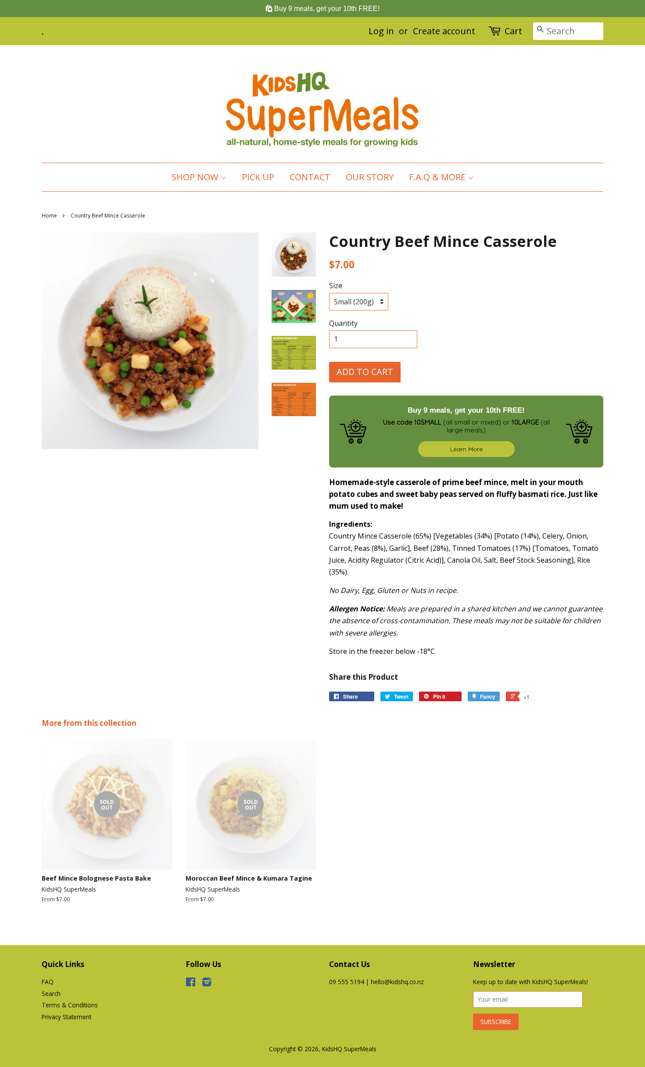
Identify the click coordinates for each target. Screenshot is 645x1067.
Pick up (258, 177)
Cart (513, 31)
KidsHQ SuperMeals (349, 1049)
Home (49, 215)
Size (335, 285)
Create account (444, 31)
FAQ (48, 982)
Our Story (370, 177)
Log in (381, 31)
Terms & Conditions (70, 1005)
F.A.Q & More (438, 177)
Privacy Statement (66, 1017)
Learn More (466, 449)
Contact (310, 177)
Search (51, 993)
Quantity (343, 323)
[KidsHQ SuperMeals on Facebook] (191, 983)
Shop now (196, 177)
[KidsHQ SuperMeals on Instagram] (206, 983)
